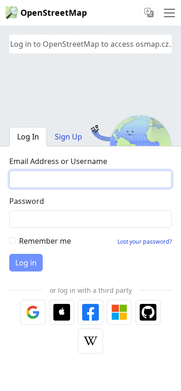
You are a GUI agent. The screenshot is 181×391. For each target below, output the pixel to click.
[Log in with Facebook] (90, 312)
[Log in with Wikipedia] (90, 340)
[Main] (169, 13)
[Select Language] (149, 13)
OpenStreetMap (53, 12)
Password (26, 201)
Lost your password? (144, 242)
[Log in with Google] (32, 312)
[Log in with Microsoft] (119, 312)
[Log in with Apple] (61, 312)
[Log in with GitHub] (148, 312)
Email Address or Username (58, 161)
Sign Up (68, 137)
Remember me (45, 241)
